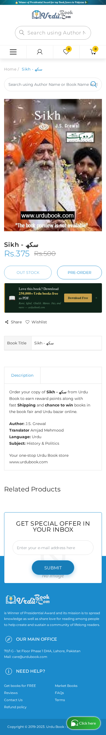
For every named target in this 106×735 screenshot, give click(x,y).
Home (10, 69)
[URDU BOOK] (53, 15)
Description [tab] (22, 375)
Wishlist (39, 322)
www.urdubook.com (28, 461)
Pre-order (79, 272)
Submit (53, 567)
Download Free (78, 298)
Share (16, 322)
